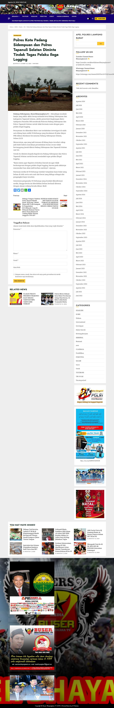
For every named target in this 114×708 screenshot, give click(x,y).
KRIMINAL (79, 338)
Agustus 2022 (80, 288)
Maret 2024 (80, 214)
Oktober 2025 (80, 140)
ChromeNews (66, 706)
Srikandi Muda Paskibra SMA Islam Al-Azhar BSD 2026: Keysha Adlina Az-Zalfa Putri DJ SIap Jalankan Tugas (48, 534)
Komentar (17, 229)
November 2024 (81, 183)
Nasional (79, 341)
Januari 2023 (80, 268)
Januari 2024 (80, 222)
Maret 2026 (80, 121)
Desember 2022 (81, 272)
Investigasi (79, 326)
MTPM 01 (17, 63)
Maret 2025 (80, 167)
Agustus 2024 (80, 195)
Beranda (15, 16)
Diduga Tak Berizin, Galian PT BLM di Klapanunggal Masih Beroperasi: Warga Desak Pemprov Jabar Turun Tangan (16, 534)
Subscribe (101, 19)
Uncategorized (17, 35)
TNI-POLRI (25, 16)
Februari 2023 (81, 265)
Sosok (74, 16)
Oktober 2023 (80, 233)
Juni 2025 (79, 156)
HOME (78, 314)
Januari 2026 (80, 129)
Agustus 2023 (80, 241)
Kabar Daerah (81, 330)
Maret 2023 (80, 261)
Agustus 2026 (80, 101)
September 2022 (81, 284)
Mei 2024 (79, 206)
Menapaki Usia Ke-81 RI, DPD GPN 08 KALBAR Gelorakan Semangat (80, 548)
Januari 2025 (80, 175)
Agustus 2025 (80, 148)
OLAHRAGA (80, 349)
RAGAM (78, 361)
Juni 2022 (79, 296)
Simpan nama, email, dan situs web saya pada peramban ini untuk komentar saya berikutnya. (37, 275)
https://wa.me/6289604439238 (90, 461)
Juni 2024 (79, 202)
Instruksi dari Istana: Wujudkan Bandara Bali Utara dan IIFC (16, 548)
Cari (101, 43)
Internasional (80, 322)
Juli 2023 (79, 245)
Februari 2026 (81, 125)
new (77, 345)
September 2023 (81, 237)
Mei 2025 (79, 160)
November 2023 (81, 230)
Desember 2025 (81, 132)
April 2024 (79, 210)
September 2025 (81, 144)
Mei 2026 (79, 113)
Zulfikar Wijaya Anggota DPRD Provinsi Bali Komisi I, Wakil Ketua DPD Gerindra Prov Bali (43, 21)
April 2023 (79, 257)
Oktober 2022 (80, 280)
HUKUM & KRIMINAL (63, 16)
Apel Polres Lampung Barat (89, 36)
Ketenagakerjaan (82, 334)
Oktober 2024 (80, 187)
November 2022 (81, 276)
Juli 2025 (79, 152)
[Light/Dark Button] (89, 19)
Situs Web (16, 267)
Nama (16, 253)
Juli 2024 (79, 198)
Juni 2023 (79, 249)
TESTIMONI (80, 373)
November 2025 (81, 136)
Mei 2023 (79, 253)
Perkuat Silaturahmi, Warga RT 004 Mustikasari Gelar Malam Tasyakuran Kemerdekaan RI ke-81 (48, 548)
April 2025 (79, 164)
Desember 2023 (81, 226)
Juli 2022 (79, 292)
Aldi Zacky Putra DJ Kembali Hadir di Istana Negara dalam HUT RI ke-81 (80, 534)
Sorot (52, 16)
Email (15, 260)
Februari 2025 (81, 171)
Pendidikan (80, 353)
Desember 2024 (81, 179)
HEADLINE (34, 16)
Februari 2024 (81, 218)
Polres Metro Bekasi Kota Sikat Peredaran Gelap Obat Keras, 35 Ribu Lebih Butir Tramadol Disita (47, 299)
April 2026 (79, 117)
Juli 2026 (79, 105)
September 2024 (81, 191)
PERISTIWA (43, 16)
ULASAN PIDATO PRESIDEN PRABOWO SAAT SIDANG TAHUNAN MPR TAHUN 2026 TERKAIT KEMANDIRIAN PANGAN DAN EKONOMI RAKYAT (16, 299)
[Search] (93, 18)
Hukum (78, 318)
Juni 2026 (79, 109)
